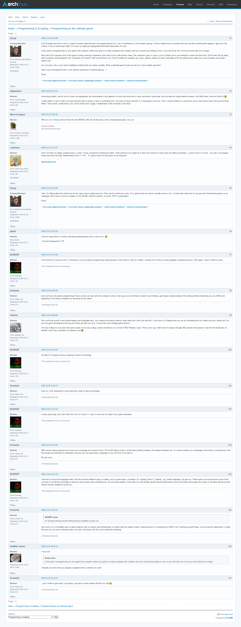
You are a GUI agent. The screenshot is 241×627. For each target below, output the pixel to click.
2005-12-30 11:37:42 (49, 409)
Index (10, 17)
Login (42, 17)
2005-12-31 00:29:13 (49, 546)
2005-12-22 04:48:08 (49, 38)
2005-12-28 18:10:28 (49, 255)
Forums (180, 4)
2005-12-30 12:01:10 (49, 510)
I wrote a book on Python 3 (114, 81)
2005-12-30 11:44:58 (49, 445)
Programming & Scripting (33, 28)
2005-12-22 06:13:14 (49, 91)
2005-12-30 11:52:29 (49, 474)
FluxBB (229, 618)
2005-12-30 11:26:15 (49, 350)
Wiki (190, 4)
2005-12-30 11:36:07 (49, 386)
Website (16, 71)
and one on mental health (137, 81)
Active (218, 21)
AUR (221, 4)
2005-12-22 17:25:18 (49, 231)
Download (232, 4)
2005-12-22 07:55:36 (49, 114)
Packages (167, 4)
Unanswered (227, 21)
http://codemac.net (48, 162)
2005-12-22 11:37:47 (49, 148)
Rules (17, 17)
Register (34, 17)
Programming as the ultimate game (72, 28)
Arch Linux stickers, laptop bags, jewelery (85, 81)
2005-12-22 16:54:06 (49, 188)
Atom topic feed (226, 614)
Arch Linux (15, 4)
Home (156, 4)
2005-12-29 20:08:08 (49, 315)
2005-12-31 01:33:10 (49, 578)
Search (25, 17)
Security (211, 4)
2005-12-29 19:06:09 (49, 291)
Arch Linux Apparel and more (54, 81)
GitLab (199, 4)
